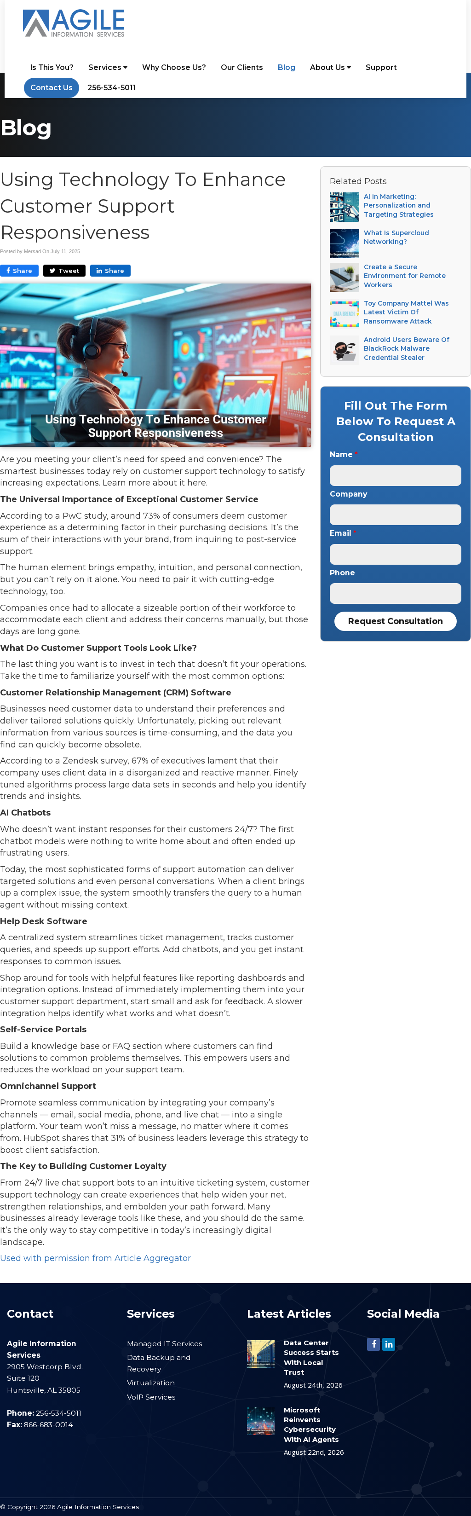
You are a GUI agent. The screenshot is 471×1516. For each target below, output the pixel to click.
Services (105, 67)
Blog (286, 67)
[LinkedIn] (388, 1343)
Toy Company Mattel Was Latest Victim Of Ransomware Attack (406, 312)
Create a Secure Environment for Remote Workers (405, 276)
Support (381, 67)
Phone (342, 572)
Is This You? (52, 67)
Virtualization (151, 1382)
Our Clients (242, 67)
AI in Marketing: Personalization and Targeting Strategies (399, 205)
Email (343, 533)
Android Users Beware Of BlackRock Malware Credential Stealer (406, 348)
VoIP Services (151, 1397)
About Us (328, 67)
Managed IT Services (164, 1343)
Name (344, 454)
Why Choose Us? (174, 67)
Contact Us (51, 87)
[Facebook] (373, 1343)
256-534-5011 (111, 87)
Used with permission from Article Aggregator (95, 1258)
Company (348, 494)
